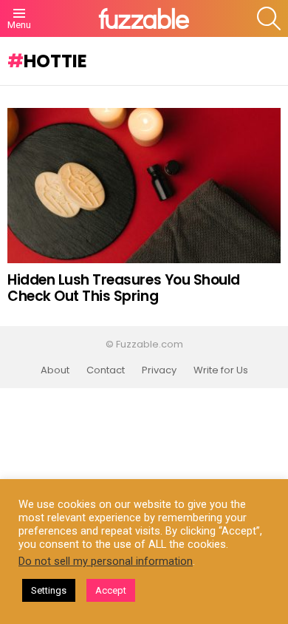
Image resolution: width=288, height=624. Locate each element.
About (55, 370)
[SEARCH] (269, 18)
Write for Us (220, 370)
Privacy (159, 370)
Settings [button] (48, 590)
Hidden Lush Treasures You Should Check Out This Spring (123, 287)
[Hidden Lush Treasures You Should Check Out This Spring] (144, 186)
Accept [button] (110, 590)
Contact (105, 370)
